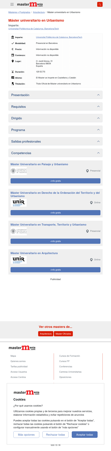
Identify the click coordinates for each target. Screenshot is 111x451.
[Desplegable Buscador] (100, 4)
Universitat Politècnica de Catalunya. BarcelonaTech (33, 28)
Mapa (13, 355)
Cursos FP (64, 361)
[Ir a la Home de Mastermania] (55, 347)
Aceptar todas (84, 434)
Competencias (21, 153)
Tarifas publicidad (19, 366)
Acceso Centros (18, 377)
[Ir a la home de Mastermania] (30, 4)
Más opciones (26, 434)
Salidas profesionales (26, 141)
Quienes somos (18, 361)
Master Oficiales (63, 333)
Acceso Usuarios (19, 371)
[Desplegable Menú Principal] (12, 4)
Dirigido (16, 118)
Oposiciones (65, 377)
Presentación (20, 95)
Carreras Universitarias (70, 371)
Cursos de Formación (69, 355)
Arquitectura (46, 333)
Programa (18, 129)
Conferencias (65, 366)
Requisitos (18, 106)
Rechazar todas (55, 434)
